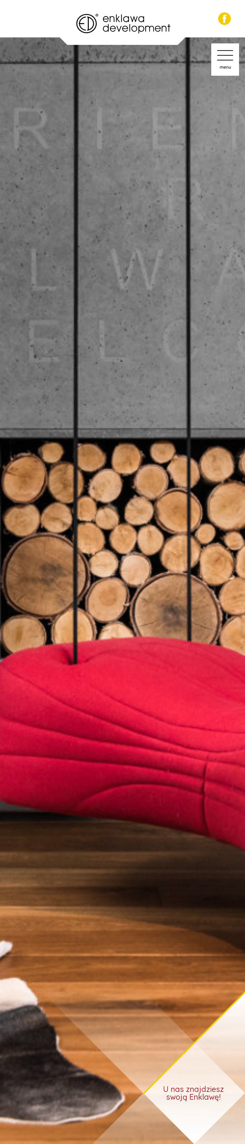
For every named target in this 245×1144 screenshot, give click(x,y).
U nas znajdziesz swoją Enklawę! (193, 1093)
